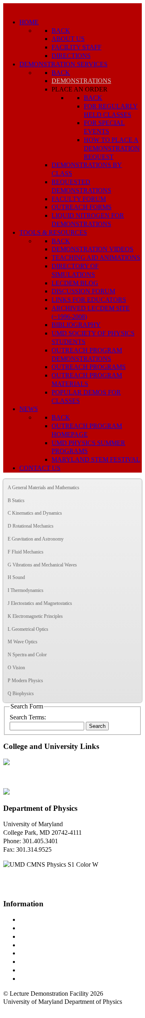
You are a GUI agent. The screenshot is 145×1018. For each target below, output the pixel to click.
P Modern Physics (25, 680)
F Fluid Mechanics (26, 552)
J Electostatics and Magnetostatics (40, 603)
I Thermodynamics (26, 590)
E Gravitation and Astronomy (36, 539)
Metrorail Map (37, 945)
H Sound (16, 577)
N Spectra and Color (27, 654)
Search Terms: (28, 717)
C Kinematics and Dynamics (35, 513)
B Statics (16, 500)
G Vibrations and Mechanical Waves (42, 565)
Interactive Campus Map (50, 936)
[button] (135, 487)
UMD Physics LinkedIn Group (59, 970)
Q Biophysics (21, 693)
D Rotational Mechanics (31, 526)
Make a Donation (41, 961)
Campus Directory (42, 919)
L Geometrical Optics (28, 629)
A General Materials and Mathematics (43, 487)
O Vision (16, 667)
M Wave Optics (22, 642)
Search (97, 726)
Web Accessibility (42, 978)
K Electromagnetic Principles (35, 616)
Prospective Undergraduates (55, 928)
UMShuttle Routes (43, 953)
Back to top (18, 1010)
